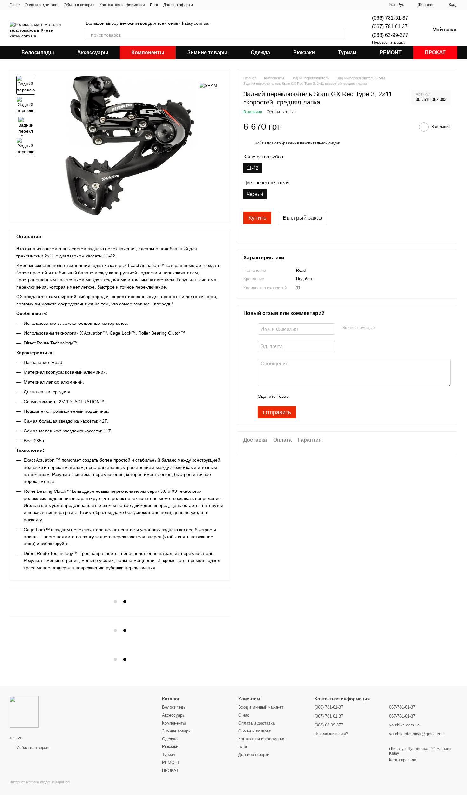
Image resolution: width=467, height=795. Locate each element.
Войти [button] (260, 143)
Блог (154, 5)
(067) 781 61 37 (390, 26)
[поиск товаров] (339, 35)
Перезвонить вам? (389, 42)
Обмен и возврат (79, 5)
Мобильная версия (33, 747)
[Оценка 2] (309, 396)
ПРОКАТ (435, 52)
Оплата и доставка (42, 5)
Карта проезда (402, 760)
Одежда (260, 52)
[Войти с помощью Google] (392, 328)
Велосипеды (37, 52)
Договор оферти (178, 5)
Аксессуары (92, 52)
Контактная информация (122, 5)
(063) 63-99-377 (390, 35)
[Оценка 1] (299, 396)
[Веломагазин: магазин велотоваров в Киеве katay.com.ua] (24, 711)
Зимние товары (207, 52)
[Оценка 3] (320, 396)
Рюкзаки (304, 52)
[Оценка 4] (330, 396)
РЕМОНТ (391, 52)
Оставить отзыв (281, 112)
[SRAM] (208, 85)
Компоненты (148, 52)
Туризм (347, 52)
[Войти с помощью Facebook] (381, 328)
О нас (15, 5)
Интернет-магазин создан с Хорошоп (40, 782)
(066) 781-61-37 (390, 18)
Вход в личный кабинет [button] (260, 707)
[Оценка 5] (340, 396)
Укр (392, 5)
